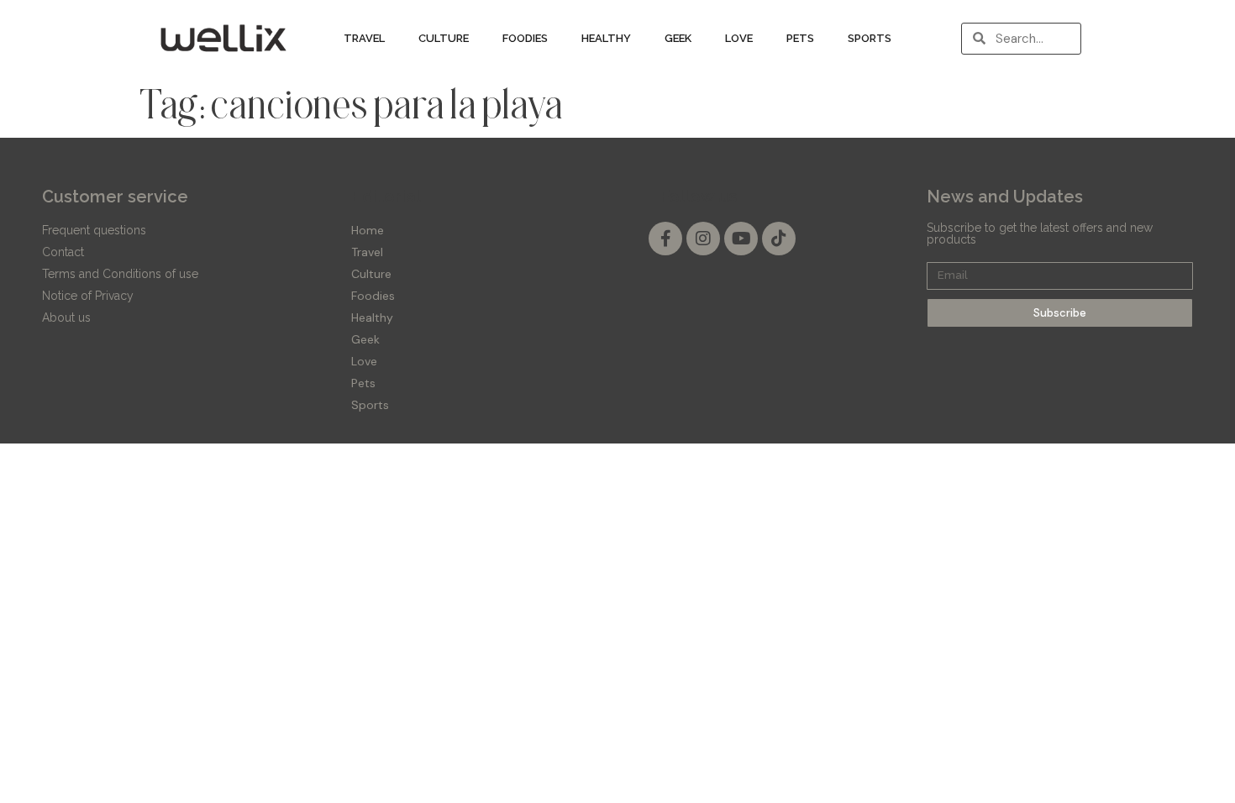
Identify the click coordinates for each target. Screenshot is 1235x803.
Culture (443, 38)
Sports (869, 38)
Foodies (525, 38)
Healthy (606, 38)
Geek (678, 38)
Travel (364, 38)
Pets (800, 38)
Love (739, 38)
